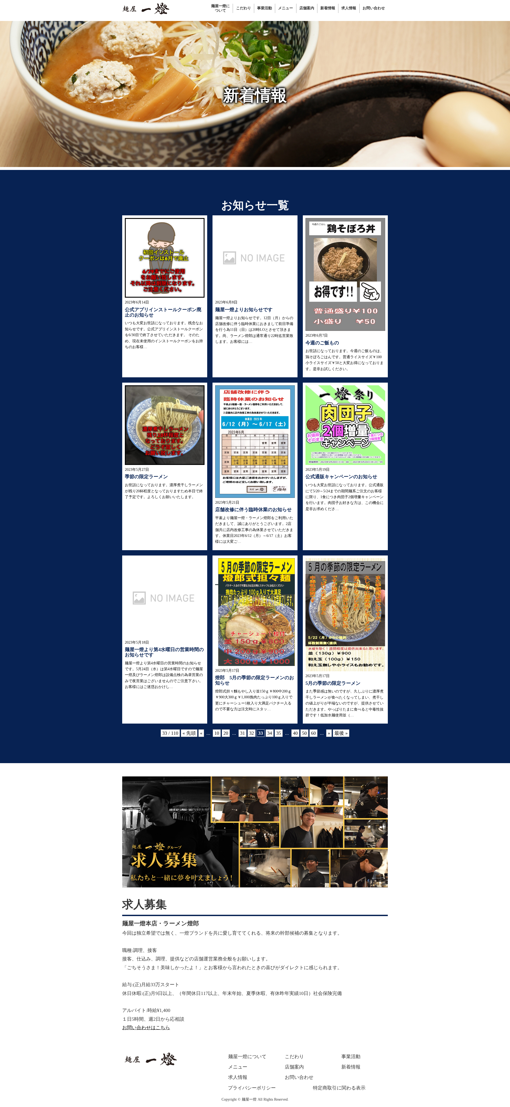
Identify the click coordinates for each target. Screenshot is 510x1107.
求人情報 (237, 1077)
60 (313, 733)
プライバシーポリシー (252, 1088)
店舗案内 (294, 1067)
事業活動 (350, 1056)
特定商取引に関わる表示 (339, 1088)
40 (295, 733)
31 (242, 733)
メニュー (237, 1067)
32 (251, 733)
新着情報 (350, 1067)
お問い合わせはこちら (146, 1027)
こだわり (294, 1056)
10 (216, 733)
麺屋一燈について (247, 1056)
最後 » (341, 733)
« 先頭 (189, 733)
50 (304, 733)
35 (278, 733)
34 (269, 733)
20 (225, 733)
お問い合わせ (299, 1077)
